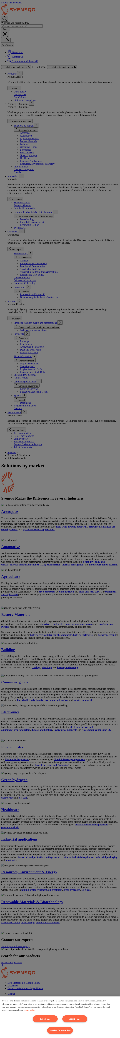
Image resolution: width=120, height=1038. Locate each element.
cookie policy (29, 1010)
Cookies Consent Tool (60, 1030)
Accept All (74, 1019)
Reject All (45, 1019)
